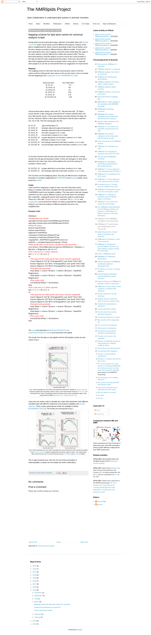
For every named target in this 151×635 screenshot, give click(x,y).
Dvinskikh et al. (58, 395)
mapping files (33, 202)
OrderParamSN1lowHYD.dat (58, 330)
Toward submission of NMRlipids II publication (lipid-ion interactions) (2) (109, 264)
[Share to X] (61, 473)
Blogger (79, 629)
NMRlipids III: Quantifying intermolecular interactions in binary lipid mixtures (108, 164)
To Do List (96, 24)
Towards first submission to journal (109, 317)
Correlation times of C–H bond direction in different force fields (108, 185)
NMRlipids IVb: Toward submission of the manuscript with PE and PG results (108, 136)
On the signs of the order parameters (109, 348)
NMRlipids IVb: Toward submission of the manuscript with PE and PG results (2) (108, 116)
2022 (35, 569)
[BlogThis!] (59, 473)
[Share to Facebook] (64, 473)
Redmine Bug (115, 468)
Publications (57, 24)
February (37, 614)
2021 (35, 572)
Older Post (84, 542)
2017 (35, 584)
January (37, 617)
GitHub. (39, 180)
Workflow (46, 24)
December (38, 592)
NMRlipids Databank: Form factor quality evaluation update (108, 83)
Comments (100, 414)
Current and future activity (107, 309)
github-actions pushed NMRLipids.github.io (103, 35)
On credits (101, 395)
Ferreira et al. (81, 391)
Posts (98, 410)
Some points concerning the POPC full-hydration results (108, 383)
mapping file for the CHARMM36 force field (62, 75)
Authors (75, 24)
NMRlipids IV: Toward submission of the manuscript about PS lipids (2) (109, 170)
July (36, 599)
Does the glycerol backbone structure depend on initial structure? (107, 276)
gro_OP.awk (75, 199)
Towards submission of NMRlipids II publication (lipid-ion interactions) (109, 282)
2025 (35, 566)
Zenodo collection (81, 389)
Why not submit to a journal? (107, 392)
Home (31, 24)
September (38, 595)
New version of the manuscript (107, 325)
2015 (35, 590)
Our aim (100, 398)
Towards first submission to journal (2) (47, 607)
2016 (35, 587)
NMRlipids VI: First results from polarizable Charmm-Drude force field (108, 129)
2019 (35, 578)
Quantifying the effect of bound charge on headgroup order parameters (107, 234)
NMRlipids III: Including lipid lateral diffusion (107, 78)
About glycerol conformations (107, 328)
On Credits (85, 24)
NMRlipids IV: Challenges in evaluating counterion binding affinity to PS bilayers (107, 196)
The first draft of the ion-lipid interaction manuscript (107, 313)
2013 (35, 624)
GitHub (67, 24)
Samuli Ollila (101, 501)
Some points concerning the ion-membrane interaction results (108, 388)
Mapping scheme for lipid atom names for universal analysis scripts (108, 300)
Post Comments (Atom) (46, 546)
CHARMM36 (62, 178)
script (34, 330)
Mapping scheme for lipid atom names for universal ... (53, 604)
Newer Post (33, 542)
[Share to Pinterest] (66, 473)
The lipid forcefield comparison (107, 351)
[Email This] (57, 473)
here (115, 474)
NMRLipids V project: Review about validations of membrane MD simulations (109, 288)
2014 (35, 621)
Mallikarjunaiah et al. (70, 395)
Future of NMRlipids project (107, 254)
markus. (100, 504)
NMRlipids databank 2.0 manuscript (109, 69)
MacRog (73, 178)
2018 (35, 581)
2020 (35, 575)
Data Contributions (109, 24)
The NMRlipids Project (49, 9)
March (36, 602)
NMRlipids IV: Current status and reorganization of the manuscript (108, 226)
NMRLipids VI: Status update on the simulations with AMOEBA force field (109, 104)
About (38, 24)
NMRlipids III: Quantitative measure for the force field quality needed (109, 190)
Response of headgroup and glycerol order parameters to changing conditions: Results (109, 343)
